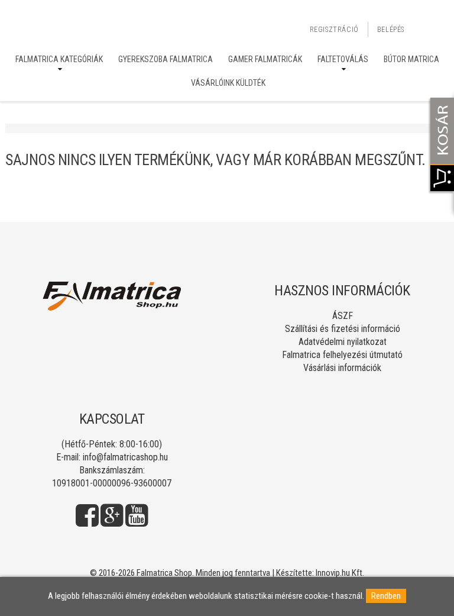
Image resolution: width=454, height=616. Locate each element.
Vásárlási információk (342, 367)
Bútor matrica (411, 59)
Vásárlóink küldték (228, 83)
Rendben (386, 596)
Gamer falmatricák (265, 59)
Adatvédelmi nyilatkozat (343, 341)
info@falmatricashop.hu (125, 457)
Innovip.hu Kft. (340, 572)
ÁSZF (342, 315)
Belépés (390, 29)
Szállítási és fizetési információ (342, 328)
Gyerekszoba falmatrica (165, 59)
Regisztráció (334, 29)
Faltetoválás (342, 59)
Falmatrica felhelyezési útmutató (342, 354)
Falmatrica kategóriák (59, 59)
